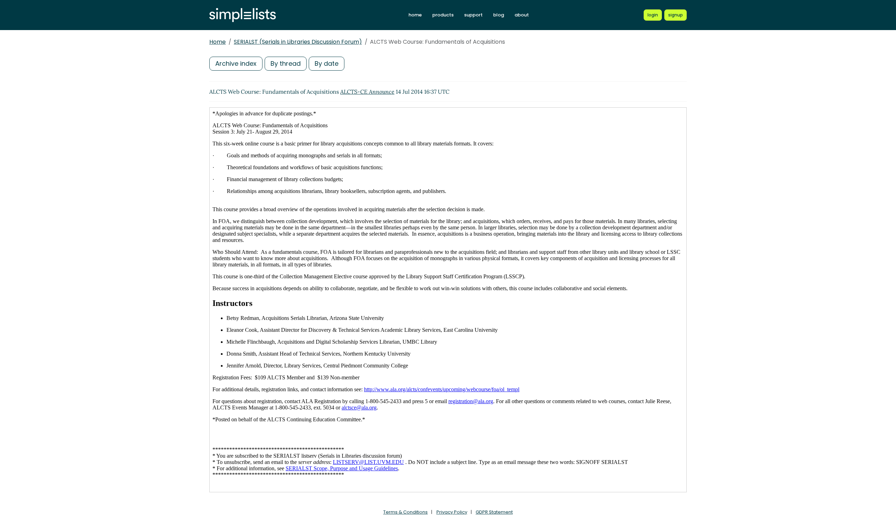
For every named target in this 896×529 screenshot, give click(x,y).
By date (326, 63)
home (415, 15)
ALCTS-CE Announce (367, 91)
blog (498, 15)
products (443, 15)
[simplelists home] (242, 15)
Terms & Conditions (405, 512)
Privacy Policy (451, 512)
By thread (286, 63)
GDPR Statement (494, 512)
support (473, 15)
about (521, 15)
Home (217, 42)
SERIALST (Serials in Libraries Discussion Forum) (298, 42)
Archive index (236, 63)
